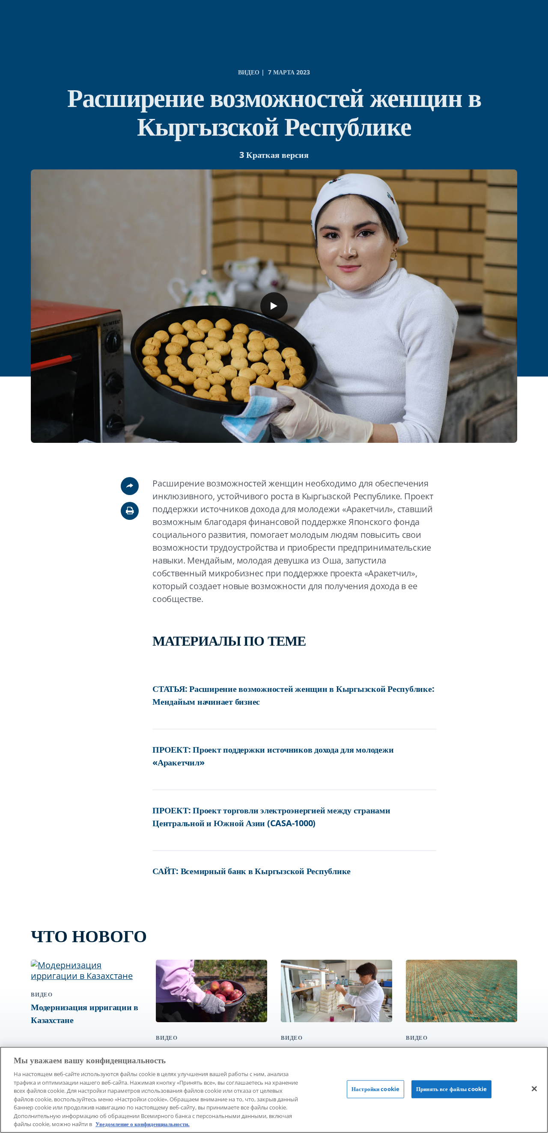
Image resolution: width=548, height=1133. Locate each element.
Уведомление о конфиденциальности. (142, 1124)
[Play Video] (274, 306)
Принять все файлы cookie (451, 1089)
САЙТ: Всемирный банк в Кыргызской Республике (251, 871)
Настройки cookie (375, 1089)
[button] (130, 511)
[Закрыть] (534, 1089)
